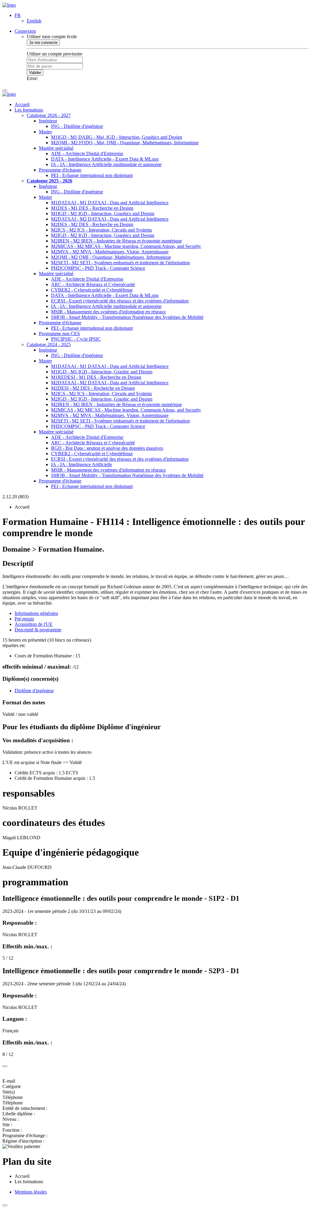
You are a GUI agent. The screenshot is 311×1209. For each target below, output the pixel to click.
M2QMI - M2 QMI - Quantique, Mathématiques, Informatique (111, 257)
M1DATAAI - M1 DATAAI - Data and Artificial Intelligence (110, 202)
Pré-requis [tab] (24, 618)
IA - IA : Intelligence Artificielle (81, 464)
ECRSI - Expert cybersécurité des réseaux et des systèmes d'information (120, 300)
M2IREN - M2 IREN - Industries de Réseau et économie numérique (116, 240)
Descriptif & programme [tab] (38, 629)
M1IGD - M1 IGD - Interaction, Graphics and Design (102, 213)
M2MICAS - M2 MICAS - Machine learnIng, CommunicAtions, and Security (126, 246)
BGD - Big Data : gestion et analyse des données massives (107, 448)
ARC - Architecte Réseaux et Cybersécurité (93, 284)
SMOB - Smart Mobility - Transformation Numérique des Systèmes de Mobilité (127, 317)
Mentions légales (31, 1191)
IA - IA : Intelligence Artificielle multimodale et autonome (106, 164)
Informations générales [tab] (36, 613)
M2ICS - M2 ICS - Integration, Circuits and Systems (101, 229)
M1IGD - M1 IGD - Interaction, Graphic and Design (101, 371)
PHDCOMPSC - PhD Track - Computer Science (98, 268)
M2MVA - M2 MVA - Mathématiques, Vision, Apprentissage (110, 251)
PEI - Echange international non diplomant (92, 175)
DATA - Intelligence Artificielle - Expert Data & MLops (105, 159)
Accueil (22, 104)
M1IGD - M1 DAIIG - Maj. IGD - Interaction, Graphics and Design (116, 137)
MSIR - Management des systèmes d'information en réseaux (108, 311)
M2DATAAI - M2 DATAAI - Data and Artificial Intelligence (110, 219)
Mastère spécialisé (56, 148)
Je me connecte (43, 42)
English (34, 20)
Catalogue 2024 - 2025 (49, 344)
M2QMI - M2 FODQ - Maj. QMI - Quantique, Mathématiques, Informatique (125, 142)
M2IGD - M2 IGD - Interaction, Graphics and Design (102, 235)
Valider (35, 72)
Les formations (29, 109)
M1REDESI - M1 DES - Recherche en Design (96, 377)
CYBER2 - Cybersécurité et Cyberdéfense (92, 289)
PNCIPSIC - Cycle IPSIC (76, 339)
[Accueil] (9, 5)
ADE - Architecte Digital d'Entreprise (87, 153)
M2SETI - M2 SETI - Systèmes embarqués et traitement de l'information (120, 262)
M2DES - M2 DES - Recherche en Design (92, 224)
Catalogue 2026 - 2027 (49, 115)
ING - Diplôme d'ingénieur (77, 126)
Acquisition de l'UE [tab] (34, 624)
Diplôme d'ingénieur (34, 690)
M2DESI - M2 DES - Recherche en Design (93, 388)
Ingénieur (48, 120)
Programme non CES (59, 333)
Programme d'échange (60, 169)
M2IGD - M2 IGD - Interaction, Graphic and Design (101, 399)
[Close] (4, 1066)
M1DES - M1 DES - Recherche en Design (92, 208)
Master (45, 131)
